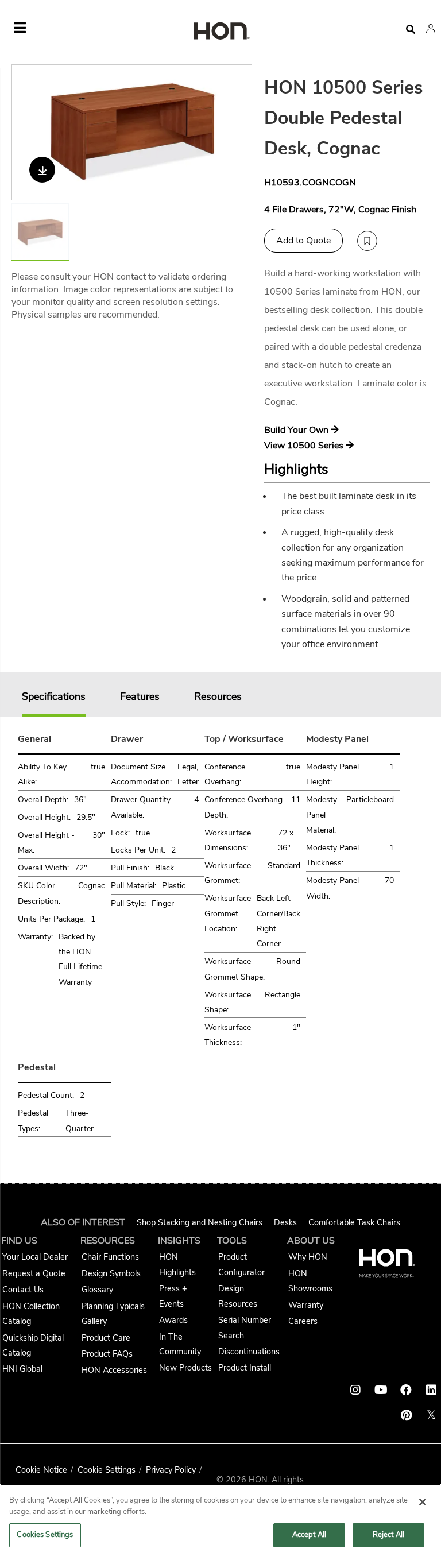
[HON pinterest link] (406, 1415)
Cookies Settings (45, 1535)
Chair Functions (110, 1257)
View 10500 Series (305, 445)
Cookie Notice (41, 1470)
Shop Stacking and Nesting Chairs (199, 1222)
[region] (220, 1522)
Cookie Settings (107, 1470)
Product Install (244, 1367)
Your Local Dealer (35, 1257)
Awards (173, 1320)
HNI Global (22, 1369)
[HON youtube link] (380, 1390)
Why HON (307, 1257)
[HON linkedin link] (431, 1390)
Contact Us (23, 1289)
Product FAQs (107, 1354)
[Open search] (410, 29)
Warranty (305, 1305)
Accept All (309, 1535)
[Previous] (27, 132)
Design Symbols (111, 1273)
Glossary (97, 1289)
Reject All (388, 1535)
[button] (430, 28)
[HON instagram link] (355, 1390)
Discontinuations (249, 1351)
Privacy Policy (171, 1470)
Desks (285, 1222)
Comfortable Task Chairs (354, 1222)
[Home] (220, 31)
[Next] (236, 132)
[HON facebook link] (406, 1390)
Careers (303, 1321)
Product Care (106, 1338)
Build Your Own (297, 430)
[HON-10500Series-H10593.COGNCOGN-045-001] (132, 132)
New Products (185, 1367)
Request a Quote (33, 1273)
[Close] (422, 1502)
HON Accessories (114, 1370)
